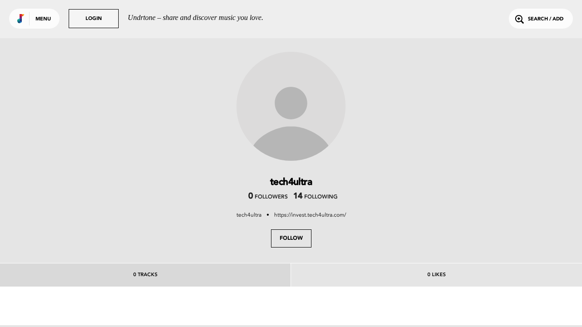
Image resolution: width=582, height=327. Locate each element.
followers (268, 197)
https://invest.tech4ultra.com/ (310, 215)
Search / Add (545, 19)
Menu (43, 19)
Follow (291, 238)
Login (93, 18)
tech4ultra (248, 215)
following (315, 197)
